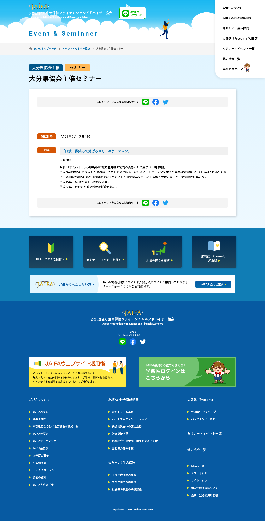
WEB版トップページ (203, 412)
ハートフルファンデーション (129, 419)
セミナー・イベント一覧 (239, 48)
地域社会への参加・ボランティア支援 (135, 441)
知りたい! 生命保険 (121, 462)
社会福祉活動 (120, 433)
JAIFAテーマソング (44, 441)
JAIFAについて (232, 7)
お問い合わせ (199, 473)
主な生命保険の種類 (124, 475)
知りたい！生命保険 (236, 28)
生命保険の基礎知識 (124, 482)
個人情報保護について (204, 488)
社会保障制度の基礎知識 (127, 489)
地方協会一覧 (231, 58)
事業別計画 (39, 463)
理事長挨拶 (39, 419)
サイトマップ (199, 480)
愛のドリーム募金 (123, 412)
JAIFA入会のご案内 (44, 484)
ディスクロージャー (45, 470)
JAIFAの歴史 (40, 433)
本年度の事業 (41, 455)
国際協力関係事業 (123, 448)
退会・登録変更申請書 (204, 495)
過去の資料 (39, 477)
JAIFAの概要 (40, 412)
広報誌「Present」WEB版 (240, 38)
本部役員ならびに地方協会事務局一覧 (55, 426)
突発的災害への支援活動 (127, 426)
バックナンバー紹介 (203, 419)
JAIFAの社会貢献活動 (237, 18)
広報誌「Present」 (201, 399)
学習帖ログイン (233, 69)
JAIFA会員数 (40, 448)
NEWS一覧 (197, 466)
